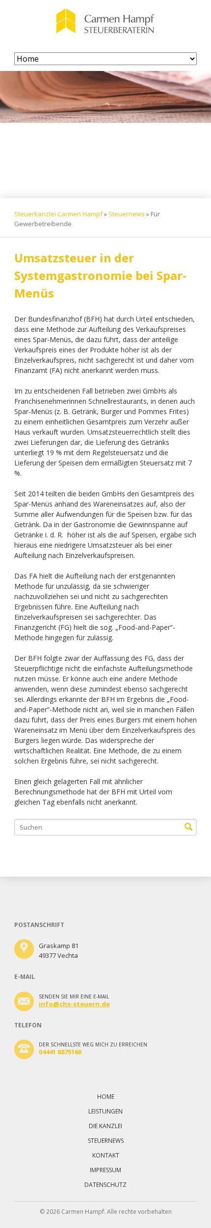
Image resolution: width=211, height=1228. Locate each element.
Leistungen (105, 1111)
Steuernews (126, 213)
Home (105, 1096)
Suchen (188, 827)
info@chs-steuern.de (74, 1003)
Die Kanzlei (105, 1126)
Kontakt (105, 1155)
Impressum (105, 1170)
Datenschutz (105, 1185)
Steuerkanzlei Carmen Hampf (58, 213)
